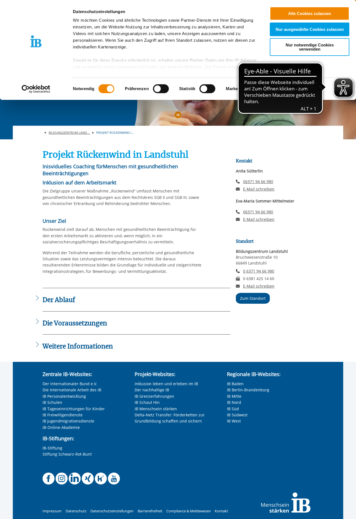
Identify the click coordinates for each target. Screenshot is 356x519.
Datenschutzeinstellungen (112, 511)
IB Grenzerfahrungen (154, 396)
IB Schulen (52, 402)
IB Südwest (237, 414)
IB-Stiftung (52, 448)
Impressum (52, 511)
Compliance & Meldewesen (188, 511)
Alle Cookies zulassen (309, 13)
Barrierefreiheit (150, 511)
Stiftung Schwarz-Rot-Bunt (67, 454)
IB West (234, 421)
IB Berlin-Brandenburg (248, 389)
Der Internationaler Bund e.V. (70, 383)
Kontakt (221, 511)
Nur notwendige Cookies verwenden (310, 47)
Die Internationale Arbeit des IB (72, 389)
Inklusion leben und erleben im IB (166, 383)
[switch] (161, 88)
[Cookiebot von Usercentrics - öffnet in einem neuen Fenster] (36, 89)
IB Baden (235, 383)
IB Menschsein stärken (156, 408)
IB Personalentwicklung (64, 396)
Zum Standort (253, 298)
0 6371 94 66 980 (258, 271)
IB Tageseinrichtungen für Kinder (74, 408)
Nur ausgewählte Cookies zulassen (310, 29)
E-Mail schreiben (259, 189)
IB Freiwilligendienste (63, 414)
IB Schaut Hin (147, 402)
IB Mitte (234, 396)
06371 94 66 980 (258, 181)
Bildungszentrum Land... (69, 132)
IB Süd (233, 408)
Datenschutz (76, 511)
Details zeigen (289, 88)
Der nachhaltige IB (152, 389)
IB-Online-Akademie (61, 427)
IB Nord (234, 402)
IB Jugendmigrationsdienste (68, 421)
